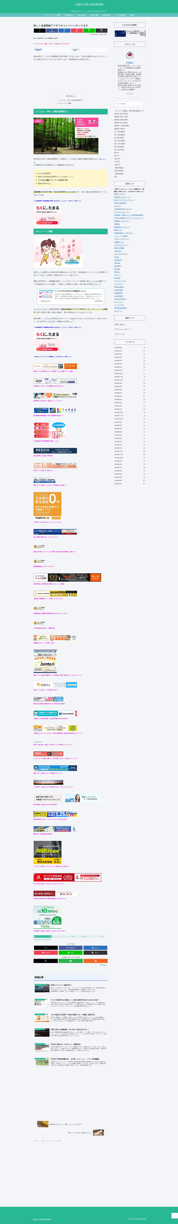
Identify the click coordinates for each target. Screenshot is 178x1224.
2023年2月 (130, 484)
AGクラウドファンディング (124, 200)
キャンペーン (77, 936)
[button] (101, 31)
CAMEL (117, 224)
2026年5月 (130, 357)
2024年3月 (130, 442)
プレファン (118, 302)
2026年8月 (130, 348)
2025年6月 (130, 393)
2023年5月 (130, 474)
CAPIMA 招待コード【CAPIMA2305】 (129, 215)
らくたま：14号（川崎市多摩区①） (71, 100)
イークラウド (119, 305)
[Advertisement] (71, 77)
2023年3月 (130, 480)
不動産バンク (119, 242)
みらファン (118, 311)
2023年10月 (130, 458)
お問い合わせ (120, 324)
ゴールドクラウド (121, 254)
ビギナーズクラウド (121, 239)
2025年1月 (130, 409)
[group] (129, 34)
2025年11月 (130, 377)
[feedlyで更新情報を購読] (70, 961)
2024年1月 (130, 448)
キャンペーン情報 (65, 103)
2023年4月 (130, 477)
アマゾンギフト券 (66, 936)
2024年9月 (130, 422)
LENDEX (117, 266)
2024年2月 (130, 445)
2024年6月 (130, 432)
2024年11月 (130, 416)
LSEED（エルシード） (122, 197)
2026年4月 (130, 361)
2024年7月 (130, 429)
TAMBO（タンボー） (122, 221)
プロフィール (120, 334)
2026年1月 (130, 370)
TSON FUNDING (120, 308)
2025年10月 (130, 380)
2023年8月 (130, 464)
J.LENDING (118, 296)
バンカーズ (38, 741)
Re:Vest (117, 269)
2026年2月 (130, 367)
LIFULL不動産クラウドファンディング (128, 218)
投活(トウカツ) (119, 194)
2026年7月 (130, 351)
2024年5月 (130, 435)
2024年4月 (130, 438)
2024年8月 (130, 425)
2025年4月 (130, 399)
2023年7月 (130, 467)
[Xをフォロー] (46, 961)
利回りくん (118, 230)
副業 (37, 939)
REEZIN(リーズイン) (122, 227)
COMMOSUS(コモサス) (123, 209)
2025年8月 (130, 386)
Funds (116, 257)
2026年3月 (130, 364)
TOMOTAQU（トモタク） (123, 233)
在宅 (42, 939)
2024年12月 (130, 412)
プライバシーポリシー (123, 329)
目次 (68, 96)
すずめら (130, 62)
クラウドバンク (120, 281)
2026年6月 (130, 354)
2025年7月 (130, 390)
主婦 (103, 936)
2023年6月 (130, 471)
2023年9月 (130, 461)
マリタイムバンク (121, 245)
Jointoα (117, 263)
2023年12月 (130, 451)
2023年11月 (130, 454)
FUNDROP (118, 293)
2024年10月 (130, 419)
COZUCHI (118, 260)
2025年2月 (130, 406)
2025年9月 (130, 383)
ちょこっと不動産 (121, 236)
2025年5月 (130, 396)
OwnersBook (119, 287)
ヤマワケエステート (121, 212)
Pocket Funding (120, 299)
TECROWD (118, 290)
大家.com (117, 251)
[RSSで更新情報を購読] (96, 961)
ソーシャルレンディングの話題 (43, 936)
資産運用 (48, 939)
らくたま (40, 272)
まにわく (117, 206)
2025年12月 (130, 373)
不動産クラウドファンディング (91, 936)
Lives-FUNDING (120, 203)
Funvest (117, 278)
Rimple (116, 272)
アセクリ (117, 275)
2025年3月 (130, 403)
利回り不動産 (119, 248)
